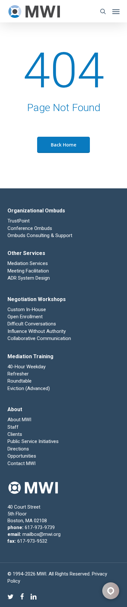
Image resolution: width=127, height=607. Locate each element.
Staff (13, 427)
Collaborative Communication (39, 338)
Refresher (18, 374)
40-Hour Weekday (26, 367)
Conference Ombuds (29, 228)
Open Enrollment (25, 317)
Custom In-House (27, 309)
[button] (116, 11)
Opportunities (21, 456)
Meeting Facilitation (28, 271)
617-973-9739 (40, 527)
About (14, 409)
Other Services (26, 253)
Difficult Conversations (31, 324)
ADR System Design (28, 278)
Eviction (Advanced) (28, 388)
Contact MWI (21, 463)
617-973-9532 (32, 541)
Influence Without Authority (36, 331)
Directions (18, 449)
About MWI (19, 420)
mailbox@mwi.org (41, 534)
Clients (14, 434)
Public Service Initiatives (33, 441)
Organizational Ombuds (36, 211)
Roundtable (19, 381)
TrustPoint (18, 221)
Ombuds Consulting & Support (39, 235)
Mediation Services (27, 263)
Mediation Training (30, 356)
